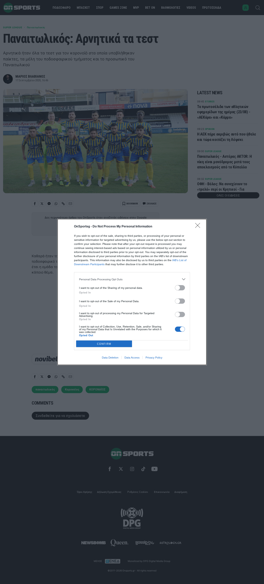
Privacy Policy (154, 357)
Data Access (132, 357)
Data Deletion (110, 357)
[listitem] (132, 279)
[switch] (180, 287)
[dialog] (132, 292)
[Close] (199, 226)
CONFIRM (104, 343)
